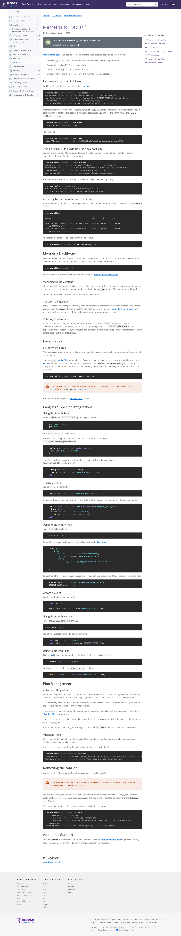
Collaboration (18, 66)
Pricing (70, 892)
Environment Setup (54, 347)
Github (128, 880)
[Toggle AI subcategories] (39, 46)
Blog (18, 898)
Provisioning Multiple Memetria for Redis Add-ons (72, 148)
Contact (93, 930)
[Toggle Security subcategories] (39, 70)
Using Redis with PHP (56, 650)
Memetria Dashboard (156, 44)
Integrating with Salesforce (24, 95)
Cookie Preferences (105, 930)
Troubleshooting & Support (24, 91)
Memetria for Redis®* (73, 16)
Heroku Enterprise (20, 74)
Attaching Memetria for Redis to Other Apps (69, 199)
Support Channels (23, 901)
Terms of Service (112, 927)
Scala (44, 901)
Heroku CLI (86, 86)
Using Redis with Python (57, 524)
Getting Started (22, 884)
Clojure (45, 904)
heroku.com (94, 927)
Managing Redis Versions (58, 282)
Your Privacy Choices (126, 930)
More (88, 4)
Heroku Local (76, 398)
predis (50, 655)
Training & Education (24, 895)
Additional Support (155, 63)
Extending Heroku (20, 83)
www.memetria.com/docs (106, 274)
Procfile (46, 363)
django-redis (102, 542)
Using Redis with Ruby (56, 413)
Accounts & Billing (20, 87)
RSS (121, 880)
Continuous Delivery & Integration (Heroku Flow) (23, 30)
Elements (71, 887)
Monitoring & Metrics (22, 50)
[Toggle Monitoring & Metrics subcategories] (39, 50)
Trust (156, 927)
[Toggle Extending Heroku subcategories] (39, 83)
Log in (163, 4)
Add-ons (16, 58)
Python (45, 895)
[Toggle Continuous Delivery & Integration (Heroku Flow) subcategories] (39, 29)
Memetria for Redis (52, 55)
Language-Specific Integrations (160, 51)
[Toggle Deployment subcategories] (39, 25)
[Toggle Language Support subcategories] (39, 35)
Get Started (45, 4)
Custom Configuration (56, 301)
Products (71, 890)
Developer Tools (19, 21)
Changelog (78, 4)
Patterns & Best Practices (24, 79)
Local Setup (152, 47)
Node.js (45, 884)
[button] (139, 92)
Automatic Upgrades (55, 690)
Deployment (18, 25)
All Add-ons (17, 62)
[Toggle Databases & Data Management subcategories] (39, 39)
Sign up (175, 4)
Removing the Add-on (156, 59)
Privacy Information (126, 927)
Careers (71, 884)
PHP (44, 892)
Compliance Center (24, 892)
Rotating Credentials (55, 319)
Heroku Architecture (21, 17)
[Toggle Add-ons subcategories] (39, 58)
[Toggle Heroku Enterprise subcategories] (39, 74)
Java (44, 890)
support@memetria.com (123, 309)
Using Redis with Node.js (58, 616)
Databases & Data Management (20, 40)
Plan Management (155, 55)
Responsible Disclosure (144, 927)
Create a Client (52, 482)
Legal (103, 927)
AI (14, 46)
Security (16, 70)
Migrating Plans (50, 714)
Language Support (20, 35)
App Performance (20, 54)
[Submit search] (156, 4)
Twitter (125, 880)
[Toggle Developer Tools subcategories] (39, 21)
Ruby (44, 887)
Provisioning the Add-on (157, 40)
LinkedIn (132, 880)
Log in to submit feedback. (53, 862)
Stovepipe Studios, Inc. (89, 40)
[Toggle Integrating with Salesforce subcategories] (39, 95)
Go (43, 898)
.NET (44, 907)
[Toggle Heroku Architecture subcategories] (39, 17)
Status (19, 904)
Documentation (63, 4)
